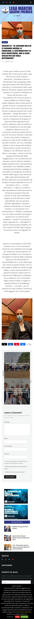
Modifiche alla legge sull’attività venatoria (20, 527)
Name (6, 438)
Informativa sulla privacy (24, 612)
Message (6, 422)
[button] (17, 15)
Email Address (8, 446)
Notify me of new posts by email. (15, 472)
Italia (5, 42)
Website (6, 454)
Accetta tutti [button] (24, 616)
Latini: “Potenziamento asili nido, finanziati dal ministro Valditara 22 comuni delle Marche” (20, 547)
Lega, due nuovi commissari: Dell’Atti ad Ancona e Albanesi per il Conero (21, 537)
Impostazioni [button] (10, 616)
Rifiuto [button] (17, 616)
